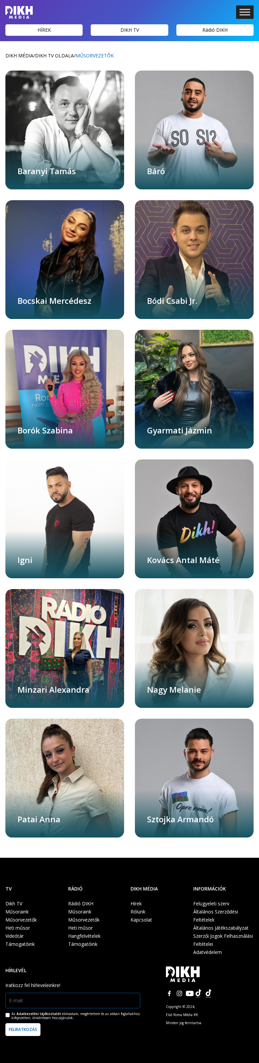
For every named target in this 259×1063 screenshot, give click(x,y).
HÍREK (44, 30)
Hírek (136, 903)
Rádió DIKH (215, 30)
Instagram (179, 993)
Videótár (14, 936)
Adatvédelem (207, 952)
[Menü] (244, 12)
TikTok (200, 993)
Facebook (169, 993)
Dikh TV (13, 903)
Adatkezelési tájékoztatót (39, 1013)
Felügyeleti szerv (211, 903)
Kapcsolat (141, 919)
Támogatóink (20, 944)
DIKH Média (19, 55)
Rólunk (138, 911)
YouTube (189, 993)
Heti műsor (17, 928)
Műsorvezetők (21, 919)
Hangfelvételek (84, 936)
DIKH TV (129, 30)
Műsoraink (17, 911)
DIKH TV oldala (54, 55)
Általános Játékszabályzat (221, 928)
